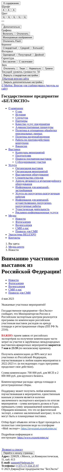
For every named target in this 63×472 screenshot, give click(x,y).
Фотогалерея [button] (23, 221)
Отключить (23, 33)
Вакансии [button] (21, 146)
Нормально (34, 68)
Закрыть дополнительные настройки (22, 82)
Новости (13, 249)
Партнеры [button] (21, 120)
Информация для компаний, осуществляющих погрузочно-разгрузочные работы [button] (33, 203)
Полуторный (24, 54)
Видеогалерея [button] (23, 225)
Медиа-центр (16, 246)
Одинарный (9, 54)
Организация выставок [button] (29, 168)
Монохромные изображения (17, 37)
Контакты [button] (14, 237)
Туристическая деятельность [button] (32, 209)
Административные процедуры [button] (34, 127)
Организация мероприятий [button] (31, 171)
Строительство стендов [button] (29, 177)
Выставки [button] (14, 149)
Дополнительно (11, 27)
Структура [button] (21, 117)
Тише (22, 68)
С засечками (25, 61)
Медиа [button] (12, 215)
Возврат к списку (12, 449)
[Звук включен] (2, 24)
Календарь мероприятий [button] (30, 152)
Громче (48, 68)
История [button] (20, 114)
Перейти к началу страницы (18, 453)
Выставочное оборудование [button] (32, 174)
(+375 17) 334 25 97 (27, 465)
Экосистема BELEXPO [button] (22, 234)
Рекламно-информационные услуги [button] (36, 212)
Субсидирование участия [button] (30, 161)
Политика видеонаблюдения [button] (32, 136)
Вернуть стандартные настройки (20, 75)
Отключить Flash (12, 41)
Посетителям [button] (23, 155)
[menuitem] (35, 127)
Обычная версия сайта (15, 78)
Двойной (39, 54)
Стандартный (10, 48)
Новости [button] (20, 218)
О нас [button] (18, 111)
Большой (38, 48)
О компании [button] (15, 108)
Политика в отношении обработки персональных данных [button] (36, 132)
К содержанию (11, 3)
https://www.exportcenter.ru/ (33, 437)
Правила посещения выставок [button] (33, 158)
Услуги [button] (12, 165)
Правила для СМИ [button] (26, 231)
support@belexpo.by (22, 462)
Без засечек (9, 61)
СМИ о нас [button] (22, 228)
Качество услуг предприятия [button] (32, 124)
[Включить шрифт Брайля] (2, 21)
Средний (24, 48)
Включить (8, 33)
